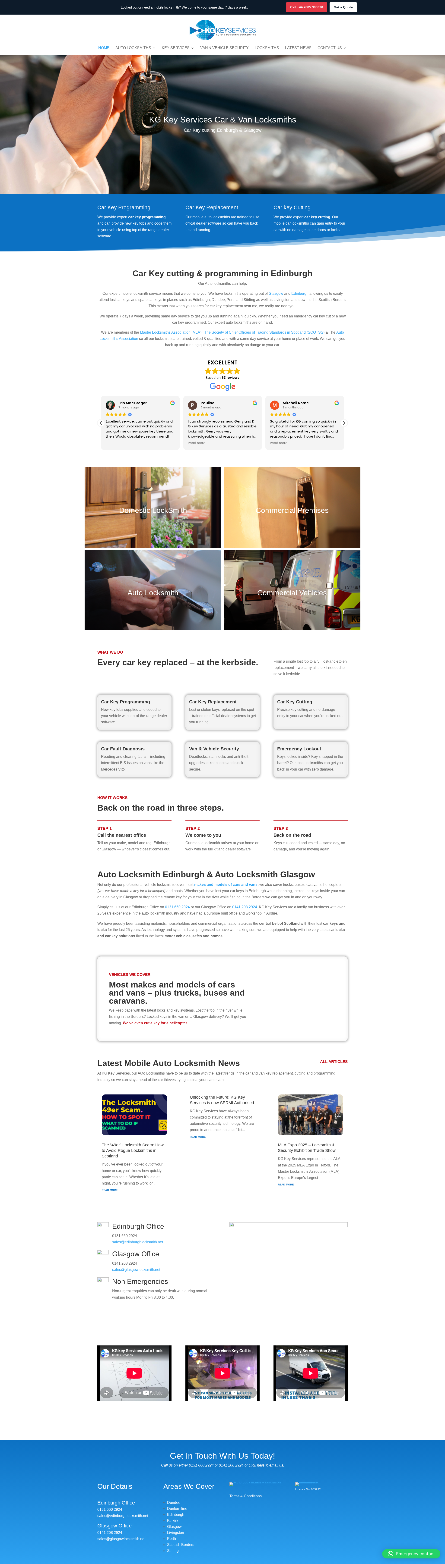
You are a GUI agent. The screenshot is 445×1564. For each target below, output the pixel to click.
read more (110, 1190)
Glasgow (276, 293)
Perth (171, 1539)
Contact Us (330, 48)
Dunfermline (177, 1509)
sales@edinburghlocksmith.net (137, 1242)
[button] (101, 423)
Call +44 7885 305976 (306, 7)
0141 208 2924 (244, 907)
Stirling (173, 1551)
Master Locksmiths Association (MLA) (170, 332)
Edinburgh (299, 293)
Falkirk (172, 1521)
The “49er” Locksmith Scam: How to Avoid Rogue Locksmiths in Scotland (133, 1150)
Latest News (298, 48)
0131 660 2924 (177, 907)
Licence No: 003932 (308, 1489)
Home (103, 48)
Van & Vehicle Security (224, 48)
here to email (267, 1465)
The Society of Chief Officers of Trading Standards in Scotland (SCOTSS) (264, 332)
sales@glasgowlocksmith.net (136, 1270)
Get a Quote (343, 7)
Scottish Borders (180, 1545)
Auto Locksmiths (133, 48)
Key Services (176, 48)
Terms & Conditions (245, 1496)
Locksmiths (267, 48)
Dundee (173, 1502)
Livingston (175, 1533)
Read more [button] (114, 443)
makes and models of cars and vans (225, 885)
